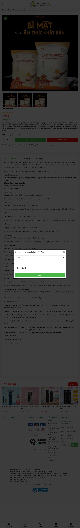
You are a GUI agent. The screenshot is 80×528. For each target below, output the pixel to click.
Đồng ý (40, 275)
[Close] (64, 252)
